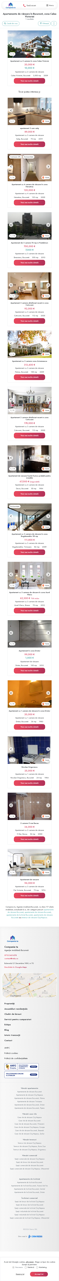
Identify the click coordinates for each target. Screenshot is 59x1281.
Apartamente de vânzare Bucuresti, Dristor (30, 1105)
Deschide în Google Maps (15, 967)
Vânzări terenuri (29, 1139)
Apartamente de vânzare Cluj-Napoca (29, 1095)
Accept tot (39, 1274)
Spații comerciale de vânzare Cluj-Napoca (29, 1159)
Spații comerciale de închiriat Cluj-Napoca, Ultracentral (29, 1218)
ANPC (7, 1047)
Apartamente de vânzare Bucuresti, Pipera (29, 1108)
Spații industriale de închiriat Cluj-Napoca (29, 1214)
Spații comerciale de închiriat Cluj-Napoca (30, 1208)
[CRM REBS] (35, 1236)
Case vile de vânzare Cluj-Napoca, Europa (29, 1127)
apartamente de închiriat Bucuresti (19, 915)
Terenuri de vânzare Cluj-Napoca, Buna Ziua (29, 1146)
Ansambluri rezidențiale (15, 1008)
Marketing (43, 1267)
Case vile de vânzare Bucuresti (29, 1120)
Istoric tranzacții (12, 1035)
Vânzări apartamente (29, 1088)
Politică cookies (11, 1053)
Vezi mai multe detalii (29, 81)
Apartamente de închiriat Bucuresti (29, 1182)
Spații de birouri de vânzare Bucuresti (29, 1162)
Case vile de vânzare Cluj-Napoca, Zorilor (29, 1134)
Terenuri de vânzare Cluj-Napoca (29, 1143)
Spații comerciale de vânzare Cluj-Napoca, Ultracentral (29, 1169)
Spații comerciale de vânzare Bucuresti (29, 1165)
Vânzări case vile (29, 1114)
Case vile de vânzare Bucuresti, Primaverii (29, 1124)
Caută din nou (12, 23)
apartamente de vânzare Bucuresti (38, 912)
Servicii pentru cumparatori (17, 1019)
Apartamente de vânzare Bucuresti (29, 1091)
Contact (8, 1040)
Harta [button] (47, 54)
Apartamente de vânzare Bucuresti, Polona (29, 1098)
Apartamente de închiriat (29, 1179)
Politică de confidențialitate (16, 1058)
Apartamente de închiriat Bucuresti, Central (29, 1189)
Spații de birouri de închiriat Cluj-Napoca (29, 1201)
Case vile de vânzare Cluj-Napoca (30, 1117)
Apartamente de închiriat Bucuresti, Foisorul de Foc (29, 1186)
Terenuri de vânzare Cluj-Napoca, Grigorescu (29, 1149)
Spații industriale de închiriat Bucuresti (29, 1211)
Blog (6, 1029)
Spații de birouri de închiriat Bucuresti (29, 1205)
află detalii (30, 1262)
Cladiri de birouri (12, 1014)
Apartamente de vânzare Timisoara (29, 1101)
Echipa (7, 1024)
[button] (54, 23)
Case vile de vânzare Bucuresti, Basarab (29, 1130)
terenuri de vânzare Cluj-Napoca (34, 917)
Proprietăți (9, 1003)
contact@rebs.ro (11, 958)
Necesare (19, 1267)
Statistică (31, 1267)
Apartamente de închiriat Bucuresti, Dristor (29, 1192)
